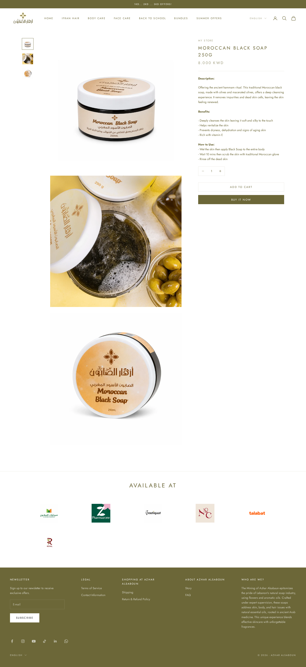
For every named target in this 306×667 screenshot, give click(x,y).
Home (48, 18)
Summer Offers (209, 18)
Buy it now (241, 200)
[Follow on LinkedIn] (55, 641)
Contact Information (93, 595)
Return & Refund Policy (136, 599)
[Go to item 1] (28, 44)
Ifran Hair (71, 18)
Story (188, 588)
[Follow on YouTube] (34, 641)
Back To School (152, 18)
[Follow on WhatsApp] (66, 641)
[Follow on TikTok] (44, 641)
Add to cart (241, 187)
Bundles (181, 18)
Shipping (127, 592)
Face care (122, 18)
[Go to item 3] (28, 74)
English (256, 18)
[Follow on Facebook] (12, 641)
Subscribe (24, 618)
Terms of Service (91, 588)
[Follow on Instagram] (23, 641)
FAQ (188, 595)
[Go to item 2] (28, 59)
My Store (205, 40)
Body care (96, 18)
